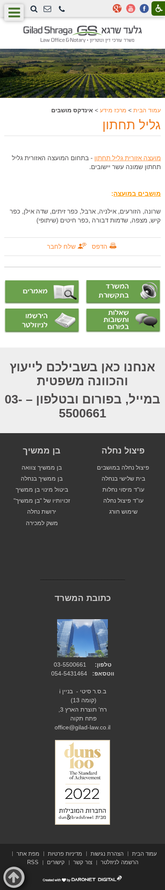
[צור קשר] (47, 9)
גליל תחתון (131, 125)
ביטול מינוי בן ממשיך (42, 490)
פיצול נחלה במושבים (123, 467)
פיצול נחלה (123, 450)
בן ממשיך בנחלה (42, 479)
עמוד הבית (147, 110)
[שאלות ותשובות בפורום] (123, 321)
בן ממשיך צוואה (42, 467)
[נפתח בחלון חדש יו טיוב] (130, 8)
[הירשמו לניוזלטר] (42, 321)
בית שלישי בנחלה (123, 479)
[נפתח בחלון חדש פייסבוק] (144, 8)
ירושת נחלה (41, 512)
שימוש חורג (123, 512)
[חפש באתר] (34, 9)
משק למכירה (42, 523)
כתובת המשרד (83, 598)
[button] (62, 9)
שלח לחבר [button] (61, 246)
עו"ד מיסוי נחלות (123, 490)
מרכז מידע (113, 110)
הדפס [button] (99, 246)
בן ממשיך (41, 450)
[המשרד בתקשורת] (123, 292)
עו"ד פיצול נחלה (123, 501)
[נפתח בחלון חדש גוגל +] (117, 8)
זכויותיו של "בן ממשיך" (42, 501)
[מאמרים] (42, 292)
